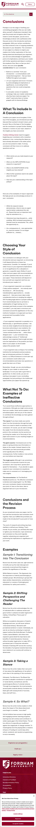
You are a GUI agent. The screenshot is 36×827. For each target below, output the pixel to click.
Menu (30, 4)
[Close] (34, 796)
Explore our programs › (18, 743)
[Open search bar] (23, 4)
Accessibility (7, 785)
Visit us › (18, 749)
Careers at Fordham (9, 780)
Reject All (18, 818)
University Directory (9, 777)
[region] (18, 810)
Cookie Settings (18, 813)
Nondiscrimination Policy (11, 782)
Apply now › (18, 755)
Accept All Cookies (18, 823)
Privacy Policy (7, 788)
